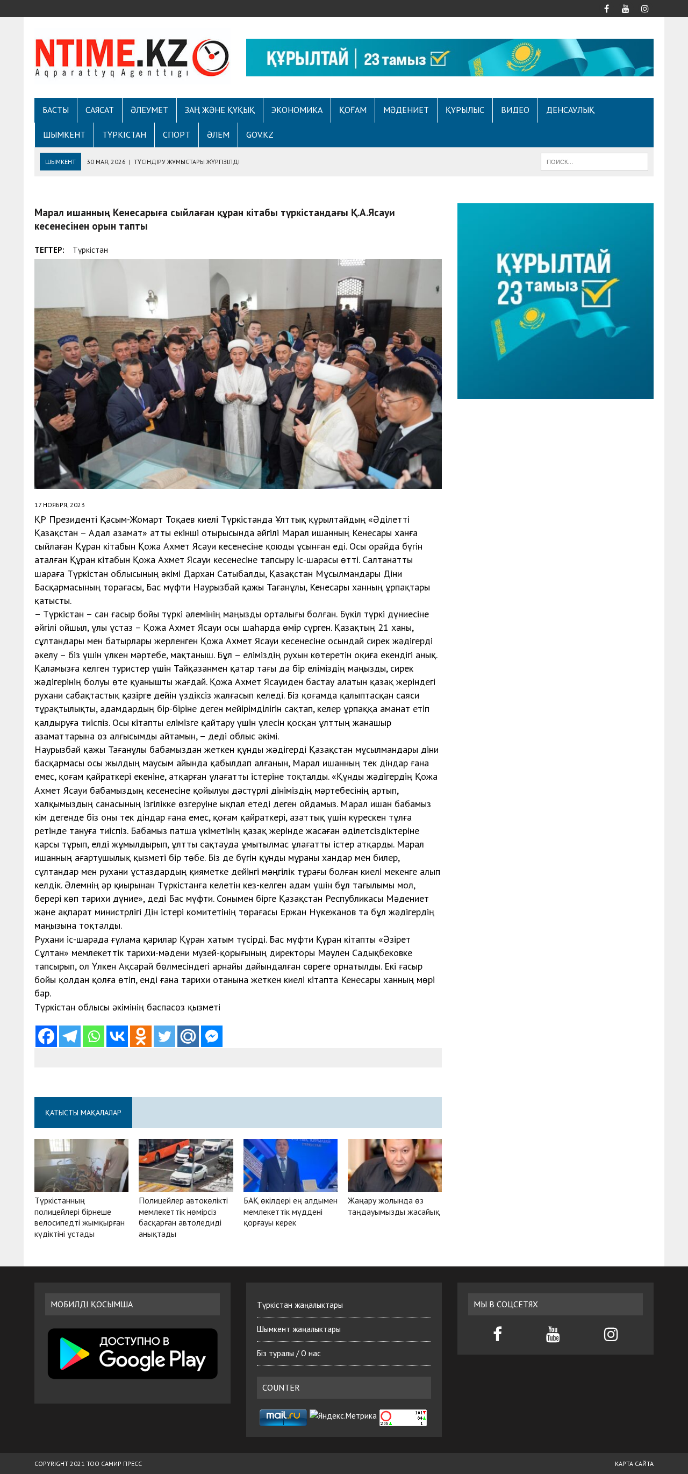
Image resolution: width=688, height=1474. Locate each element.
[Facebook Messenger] (212, 1036)
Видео (515, 109)
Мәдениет (406, 109)
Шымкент (64, 134)
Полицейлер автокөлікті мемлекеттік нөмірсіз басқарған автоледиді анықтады (183, 1217)
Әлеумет (149, 109)
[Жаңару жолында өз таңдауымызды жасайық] (395, 1184)
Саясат (99, 109)
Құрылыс (465, 109)
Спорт (176, 134)
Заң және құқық (220, 109)
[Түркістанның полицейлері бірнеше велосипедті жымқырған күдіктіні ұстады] (81, 1184)
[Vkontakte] (117, 1036)
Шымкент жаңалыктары (299, 1329)
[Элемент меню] (606, 7)
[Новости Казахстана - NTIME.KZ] (132, 56)
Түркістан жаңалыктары (300, 1305)
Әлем (218, 134)
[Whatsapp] (93, 1036)
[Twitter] (164, 1036)
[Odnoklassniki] (141, 1036)
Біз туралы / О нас (289, 1353)
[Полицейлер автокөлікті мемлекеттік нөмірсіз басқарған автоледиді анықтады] (186, 1184)
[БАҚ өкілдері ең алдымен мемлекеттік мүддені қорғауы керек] (290, 1184)
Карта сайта (634, 1463)
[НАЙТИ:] (594, 160)
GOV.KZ (260, 134)
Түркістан (124, 134)
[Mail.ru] (188, 1036)
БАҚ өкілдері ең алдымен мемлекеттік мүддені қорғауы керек (290, 1211)
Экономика (296, 109)
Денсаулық (570, 109)
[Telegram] (70, 1036)
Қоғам (353, 109)
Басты (55, 109)
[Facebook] (46, 1036)
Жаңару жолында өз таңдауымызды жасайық (394, 1206)
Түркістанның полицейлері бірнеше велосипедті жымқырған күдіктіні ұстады (79, 1217)
